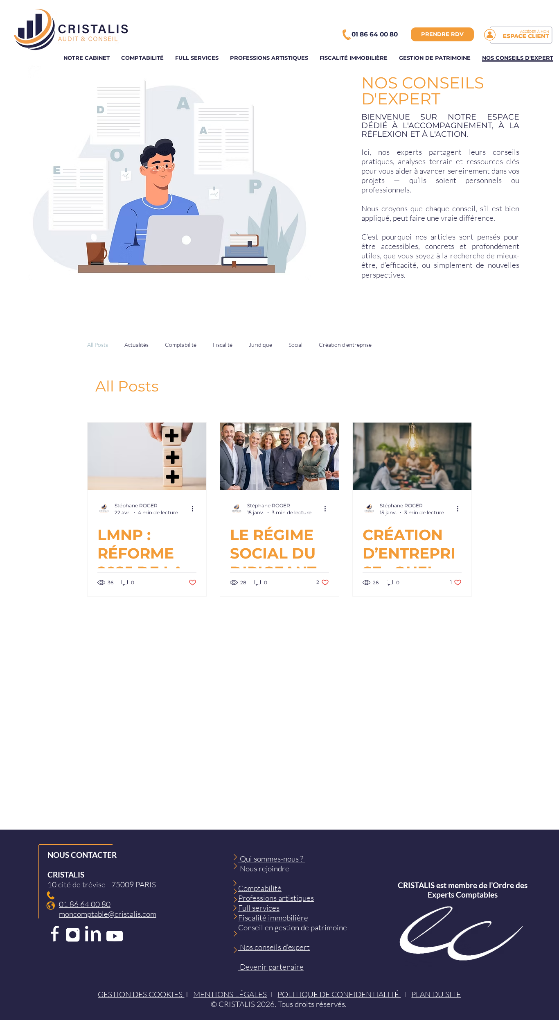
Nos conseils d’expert (274, 947)
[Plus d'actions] (195, 508)
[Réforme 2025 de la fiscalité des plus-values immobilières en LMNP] (147, 456)
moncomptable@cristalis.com (107, 914)
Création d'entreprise (345, 344)
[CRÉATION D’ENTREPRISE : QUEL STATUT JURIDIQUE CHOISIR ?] (412, 456)
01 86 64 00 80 (84, 904)
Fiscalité (222, 344)
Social (295, 344)
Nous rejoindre (263, 868)
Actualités (136, 344)
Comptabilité (180, 344)
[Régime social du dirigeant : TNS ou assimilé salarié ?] (279, 456)
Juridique (260, 344)
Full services (259, 908)
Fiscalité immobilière (273, 918)
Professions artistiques (276, 898)
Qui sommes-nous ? (271, 859)
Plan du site (436, 994)
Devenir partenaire (271, 967)
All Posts (97, 344)
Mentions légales (230, 994)
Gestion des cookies (141, 994)
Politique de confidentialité (339, 994)
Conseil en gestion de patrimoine (292, 927)
